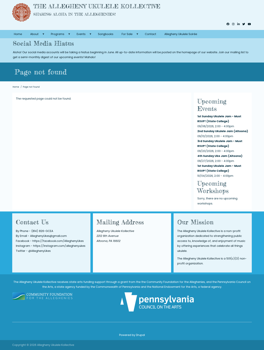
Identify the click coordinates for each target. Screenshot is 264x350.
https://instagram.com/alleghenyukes (59, 246)
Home (18, 34)
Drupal (140, 335)
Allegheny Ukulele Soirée (180, 34)
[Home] (21, 12)
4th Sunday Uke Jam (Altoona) (219, 156)
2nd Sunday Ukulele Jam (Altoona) (222, 131)
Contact (150, 34)
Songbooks (105, 34)
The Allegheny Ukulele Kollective (96, 6)
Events (79, 35)
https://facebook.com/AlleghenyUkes (58, 241)
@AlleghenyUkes (39, 251)
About (32, 35)
